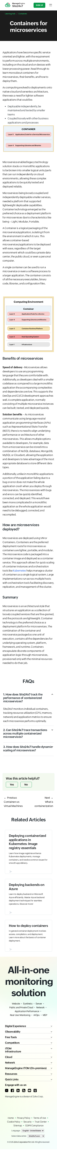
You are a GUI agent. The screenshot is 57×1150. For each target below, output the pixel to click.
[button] (28, 700)
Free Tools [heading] (11, 1037)
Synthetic (27, 1003)
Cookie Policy (13, 1121)
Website (16, 1003)
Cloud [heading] (8, 1057)
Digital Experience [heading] (15, 1026)
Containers (22, 14)
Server (39, 1003)
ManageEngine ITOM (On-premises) (26, 1068)
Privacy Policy (23, 1118)
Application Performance (27, 1011)
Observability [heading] (12, 1031)
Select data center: (18, 1136)
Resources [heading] (11, 1073)
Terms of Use (39, 1118)
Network (40, 1007)
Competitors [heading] (12, 1042)
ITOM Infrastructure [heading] (13, 1050)
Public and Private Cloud (21, 1007)
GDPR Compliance (34, 1125)
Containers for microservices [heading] (28, 26)
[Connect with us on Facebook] (12, 1090)
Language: (15, 1131)
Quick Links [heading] (12, 1079)
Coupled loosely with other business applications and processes (28, 120)
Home (11, 1118)
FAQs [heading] (28, 681)
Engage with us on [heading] (15, 1085)
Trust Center (41, 1121)
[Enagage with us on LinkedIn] (18, 1090)
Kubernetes (19, 570)
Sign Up (39, 5)
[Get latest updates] (23, 1090)
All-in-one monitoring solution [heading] (28, 981)
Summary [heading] (10, 597)
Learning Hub (10, 14)
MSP (45, 1015)
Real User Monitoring (20, 1015)
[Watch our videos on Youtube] (29, 1090)
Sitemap (17, 1125)
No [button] (26, 784)
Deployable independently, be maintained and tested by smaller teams (26, 110)
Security (27, 1121)
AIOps (36, 1015)
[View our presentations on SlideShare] (35, 1090)
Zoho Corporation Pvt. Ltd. (24, 1142)
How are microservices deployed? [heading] (21, 527)
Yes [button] (12, 784)
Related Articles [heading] (28, 819)
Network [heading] (10, 1062)
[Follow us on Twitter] (6, 1090)
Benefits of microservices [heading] (23, 358)
